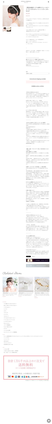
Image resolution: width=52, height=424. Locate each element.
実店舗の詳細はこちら (30, 143)
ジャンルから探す (7, 330)
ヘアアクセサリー (7, 307)
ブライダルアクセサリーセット (9, 317)
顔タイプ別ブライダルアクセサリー (10, 305)
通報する (33, 256)
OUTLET (5, 328)
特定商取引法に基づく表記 (8, 344)
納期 (27, 71)
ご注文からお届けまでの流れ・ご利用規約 (11, 350)
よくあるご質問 (6, 349)
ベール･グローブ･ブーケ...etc (9, 319)
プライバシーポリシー (7, 342)
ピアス (5, 310)
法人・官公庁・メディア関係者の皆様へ (11, 352)
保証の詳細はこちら (30, 179)
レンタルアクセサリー (8, 321)
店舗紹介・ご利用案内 (30, 201)
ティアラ (5, 309)
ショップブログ (6, 337)
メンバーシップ (6, 339)
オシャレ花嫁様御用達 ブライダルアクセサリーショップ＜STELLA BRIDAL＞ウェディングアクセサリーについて (23, 336)
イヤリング (6, 312)
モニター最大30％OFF (8, 326)
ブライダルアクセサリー (30, 126)
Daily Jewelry (6, 323)
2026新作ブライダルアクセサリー (10, 303)
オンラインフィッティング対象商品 (10, 332)
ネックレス (6, 314)
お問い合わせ (6, 341)
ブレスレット (6, 316)
